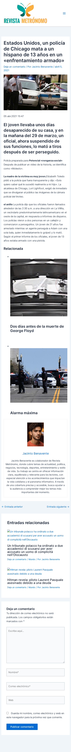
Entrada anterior (12, 507)
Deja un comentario (14, 66)
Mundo (32, 559)
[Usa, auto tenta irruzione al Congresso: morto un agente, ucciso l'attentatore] (38, 375)
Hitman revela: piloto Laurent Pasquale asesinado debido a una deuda (35, 581)
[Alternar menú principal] (64, 13)
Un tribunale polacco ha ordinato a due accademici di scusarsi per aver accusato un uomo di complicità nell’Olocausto (35, 550)
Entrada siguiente (58, 507)
